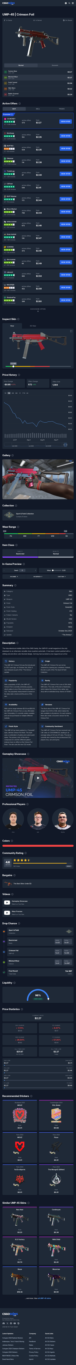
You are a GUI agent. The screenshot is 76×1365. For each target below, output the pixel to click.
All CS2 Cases (49, 1345)
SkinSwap (10, 133)
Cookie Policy (33, 1356)
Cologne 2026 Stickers (9, 1352)
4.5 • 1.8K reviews (9, 240)
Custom (61, 576)
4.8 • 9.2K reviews (10, 189)
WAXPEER (10, 285)
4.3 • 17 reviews (9, 278)
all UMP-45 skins (44, 1298)
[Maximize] (71, 331)
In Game (9, 20)
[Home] (8, 3)
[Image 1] (30, 497)
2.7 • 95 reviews (9, 151)
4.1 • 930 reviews (9, 265)
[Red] (38, 846)
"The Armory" (67, 635)
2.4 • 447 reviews (9, 290)
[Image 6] (46, 497)
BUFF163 (10, 146)
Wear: (49, 570)
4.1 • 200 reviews (9, 227)
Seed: (16, 570)
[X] (8, 1323)
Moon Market (12, 209)
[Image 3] (36, 497)
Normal (21, 65)
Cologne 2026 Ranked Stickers (12, 1338)
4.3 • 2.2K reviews (10, 139)
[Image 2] (33, 497)
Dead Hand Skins (8, 1359)
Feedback (32, 1341)
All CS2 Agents (50, 1352)
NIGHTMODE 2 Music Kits (10, 1356)
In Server (39, 20)
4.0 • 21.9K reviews (10, 164)
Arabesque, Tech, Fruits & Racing (13, 1341)
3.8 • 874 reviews (9, 303)
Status (31, 1345)
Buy (14, 109)
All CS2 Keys (49, 1348)
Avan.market (11, 234)
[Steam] (19, 1323)
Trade (62, 109)
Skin (70, 591)
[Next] (35, 570)
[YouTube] (15, 1323)
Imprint (31, 1359)
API (30, 1338)
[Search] (69, 3)
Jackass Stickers (7, 1345)
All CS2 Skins (49, 1338)
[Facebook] (12, 1323)
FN (11, 536)
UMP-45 (69, 599)
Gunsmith (68, 607)
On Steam (68, 20)
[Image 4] (39, 497)
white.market (11, 222)
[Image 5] (43, 497)
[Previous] (4, 570)
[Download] (5, 496)
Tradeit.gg (10, 171)
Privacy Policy (33, 1352)
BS (67, 536)
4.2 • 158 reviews (9, 252)
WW (52, 536)
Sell (38, 109)
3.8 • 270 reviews (9, 214)
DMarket (10, 158)
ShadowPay (11, 297)
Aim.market (11, 260)
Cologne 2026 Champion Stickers (13, 1348)
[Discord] (4, 1323)
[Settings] (65, 3)
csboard (10, 272)
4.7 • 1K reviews (9, 202)
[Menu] (73, 3)
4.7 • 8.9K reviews (10, 124)
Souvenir (55, 65)
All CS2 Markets (50, 1356)
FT (39, 536)
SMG (70, 595)
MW (24, 536)
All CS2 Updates (50, 1359)
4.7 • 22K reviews (9, 176)
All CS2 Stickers (50, 1341)
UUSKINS (10, 247)
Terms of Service (34, 1348)
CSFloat (10, 184)
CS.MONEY (11, 119)
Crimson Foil (67, 603)
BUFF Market (11, 196)
